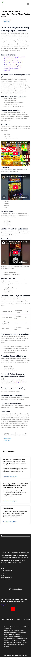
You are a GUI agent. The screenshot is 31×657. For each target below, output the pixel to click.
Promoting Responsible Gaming (12, 67)
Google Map (4, 605)
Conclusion (7, 70)
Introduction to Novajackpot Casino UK (14, 57)
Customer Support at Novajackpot (13, 65)
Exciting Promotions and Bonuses (13, 61)
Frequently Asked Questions (11, 68)
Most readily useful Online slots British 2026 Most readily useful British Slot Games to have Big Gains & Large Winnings (15, 485)
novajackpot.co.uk (18, 382)
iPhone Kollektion (8, 508)
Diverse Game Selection (10, 59)
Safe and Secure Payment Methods (13, 63)
